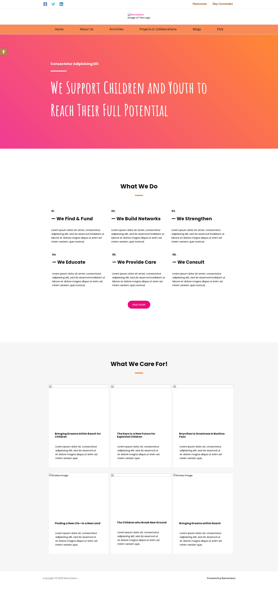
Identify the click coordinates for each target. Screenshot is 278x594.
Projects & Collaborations (158, 29)
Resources (200, 4)
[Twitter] (53, 4)
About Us (86, 29)
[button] (3, 51)
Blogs (197, 29)
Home (59, 29)
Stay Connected (223, 4)
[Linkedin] (61, 4)
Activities (116, 29)
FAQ (220, 29)
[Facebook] (45, 4)
